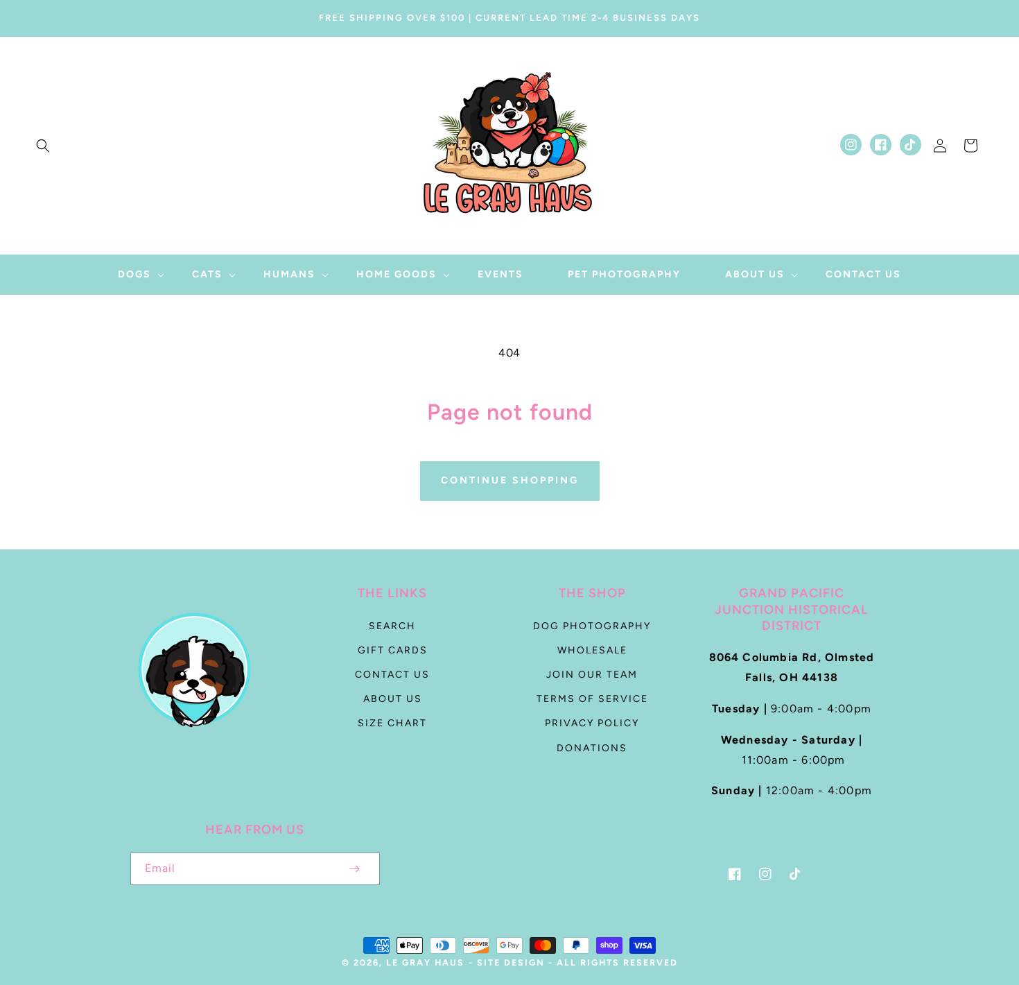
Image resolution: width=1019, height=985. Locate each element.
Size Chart (392, 723)
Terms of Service (592, 699)
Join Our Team (592, 674)
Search (392, 626)
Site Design (511, 962)
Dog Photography (592, 626)
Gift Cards (393, 650)
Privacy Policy (592, 723)
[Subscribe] (355, 869)
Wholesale (592, 650)
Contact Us (392, 674)
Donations (592, 748)
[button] (43, 145)
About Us (392, 699)
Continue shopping (510, 480)
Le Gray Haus (425, 962)
